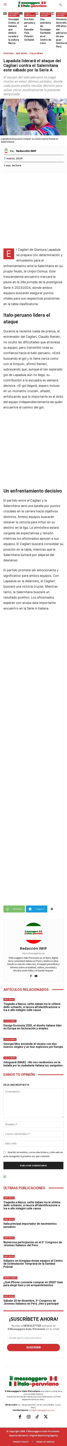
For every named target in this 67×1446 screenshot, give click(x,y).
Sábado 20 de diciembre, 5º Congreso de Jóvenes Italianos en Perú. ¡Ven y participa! (31, 1302)
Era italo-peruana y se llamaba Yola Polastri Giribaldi (29, 29)
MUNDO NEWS (10, 1278)
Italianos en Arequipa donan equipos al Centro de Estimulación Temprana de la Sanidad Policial (33, 1263)
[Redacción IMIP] (7, 151)
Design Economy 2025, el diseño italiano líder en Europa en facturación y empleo (32, 1027)
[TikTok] (37, 1417)
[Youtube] (36, 975)
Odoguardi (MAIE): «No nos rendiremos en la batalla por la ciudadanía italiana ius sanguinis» (33, 1064)
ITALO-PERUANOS (30, 14)
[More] (51, 909)
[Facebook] (31, 975)
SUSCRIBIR (33, 1347)
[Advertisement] (33, 209)
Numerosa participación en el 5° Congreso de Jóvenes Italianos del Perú (32, 1244)
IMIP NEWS (21, 53)
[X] (45, 1417)
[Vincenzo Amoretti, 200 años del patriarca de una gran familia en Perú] (52, 13)
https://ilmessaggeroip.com (33, 953)
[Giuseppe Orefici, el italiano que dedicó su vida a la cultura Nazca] (5, 13)
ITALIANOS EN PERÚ (14, 14)
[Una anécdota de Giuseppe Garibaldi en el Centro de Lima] (36, 13)
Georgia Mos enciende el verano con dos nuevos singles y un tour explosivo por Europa (33, 1045)
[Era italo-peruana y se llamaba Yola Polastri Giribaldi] (21, 13)
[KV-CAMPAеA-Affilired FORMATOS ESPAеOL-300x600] (33, 1176)
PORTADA (8, 53)
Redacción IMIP (26, 151)
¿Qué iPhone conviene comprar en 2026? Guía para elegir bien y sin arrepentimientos (33, 1284)
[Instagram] (28, 1417)
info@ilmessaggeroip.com (42, 1410)
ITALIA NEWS (36, 53)
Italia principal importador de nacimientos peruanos (30, 1225)
